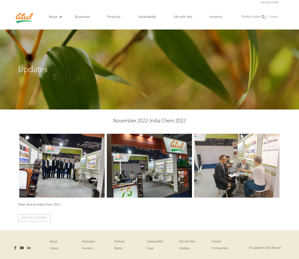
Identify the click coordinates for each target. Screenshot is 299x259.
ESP (269, 2)
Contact (273, 17)
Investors (87, 248)
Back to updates (34, 218)
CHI (262, 2)
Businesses (88, 241)
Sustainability (155, 241)
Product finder (251, 17)
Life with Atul (187, 241)
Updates (184, 248)
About (53, 241)
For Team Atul (220, 248)
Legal (150, 248)
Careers (54, 248)
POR (275, 2)
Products (119, 241)
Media (118, 248)
